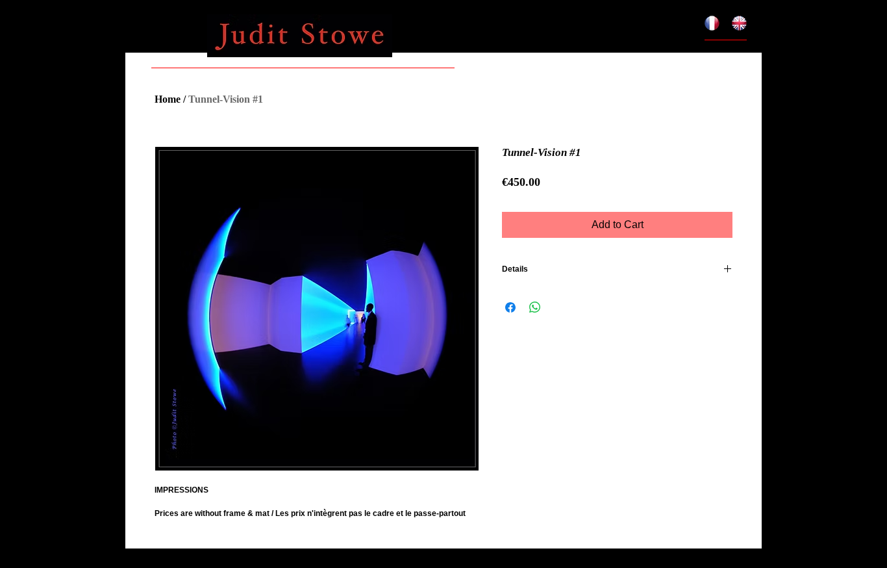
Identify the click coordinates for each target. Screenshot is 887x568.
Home (168, 99)
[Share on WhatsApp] (535, 307)
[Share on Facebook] (510, 307)
